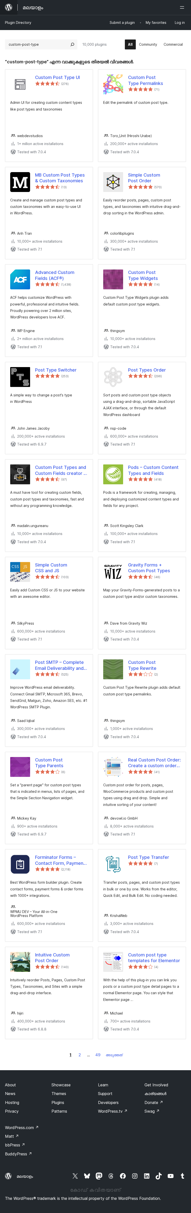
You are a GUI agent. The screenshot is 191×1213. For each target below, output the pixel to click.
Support (105, 1093)
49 (97, 1054)
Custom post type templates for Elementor (154, 957)
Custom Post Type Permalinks (145, 80)
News (10, 1093)
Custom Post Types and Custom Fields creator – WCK (60, 470)
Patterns (59, 1111)
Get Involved (156, 1084)
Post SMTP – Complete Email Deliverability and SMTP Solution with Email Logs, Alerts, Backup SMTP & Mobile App (61, 665)
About (10, 1084)
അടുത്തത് (114, 1055)
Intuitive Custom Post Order (52, 957)
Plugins (57, 1102)
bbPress (15, 1144)
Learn (103, 1084)
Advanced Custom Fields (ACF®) (54, 275)
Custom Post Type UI (57, 77)
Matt (12, 1136)
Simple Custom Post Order (144, 177)
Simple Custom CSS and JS (51, 567)
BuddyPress (18, 1153)
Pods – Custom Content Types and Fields (153, 470)
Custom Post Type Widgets (143, 275)
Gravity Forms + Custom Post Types (149, 567)
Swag (152, 1111)
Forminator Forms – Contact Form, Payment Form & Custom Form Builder (60, 860)
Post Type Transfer (148, 857)
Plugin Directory (18, 22)
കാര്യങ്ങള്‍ (155, 1093)
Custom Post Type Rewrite (142, 665)
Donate (153, 1102)
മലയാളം (25, 1176)
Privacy (12, 1111)
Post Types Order (147, 370)
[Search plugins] (72, 44)
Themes (58, 1093)
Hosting (12, 1102)
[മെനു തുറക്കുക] (183, 7)
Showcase (61, 1084)
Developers (108, 1102)
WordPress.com (22, 1127)
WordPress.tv (113, 1111)
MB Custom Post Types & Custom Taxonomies (60, 177)
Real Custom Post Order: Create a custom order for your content (154, 763)
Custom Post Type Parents (49, 762)
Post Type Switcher (56, 370)
